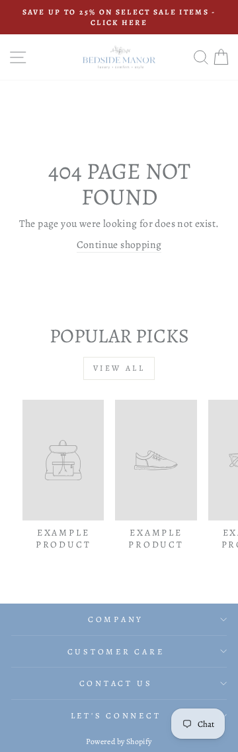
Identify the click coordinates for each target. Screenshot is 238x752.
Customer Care (116, 651)
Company (115, 619)
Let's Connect (116, 715)
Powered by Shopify (118, 741)
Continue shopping (119, 244)
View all (119, 368)
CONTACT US (116, 683)
